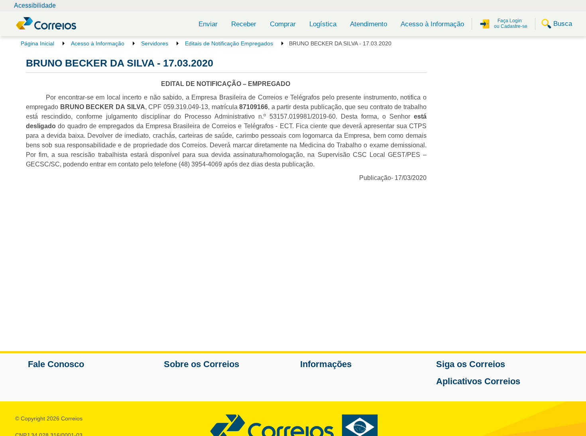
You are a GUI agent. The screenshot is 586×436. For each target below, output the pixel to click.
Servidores (154, 43)
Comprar (283, 24)
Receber (243, 24)
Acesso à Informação (432, 24)
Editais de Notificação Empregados (229, 43)
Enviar (208, 24)
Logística (322, 24)
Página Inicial (37, 43)
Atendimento (368, 24)
